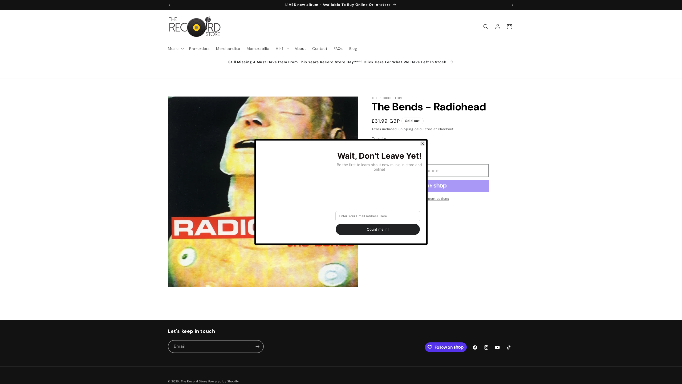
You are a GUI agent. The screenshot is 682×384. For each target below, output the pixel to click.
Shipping (406, 129)
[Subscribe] (257, 346)
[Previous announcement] (170, 5)
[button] (175, 48)
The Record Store (194, 381)
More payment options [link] (430, 199)
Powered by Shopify (223, 381)
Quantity (379, 138)
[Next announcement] (512, 5)
